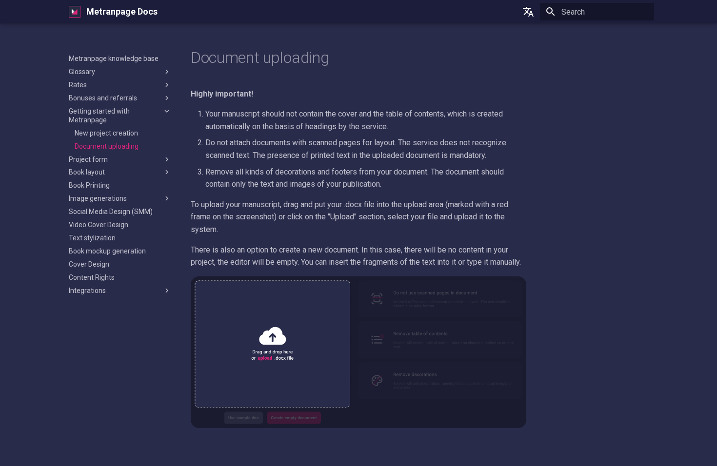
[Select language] (528, 11)
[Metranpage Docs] (74, 11)
